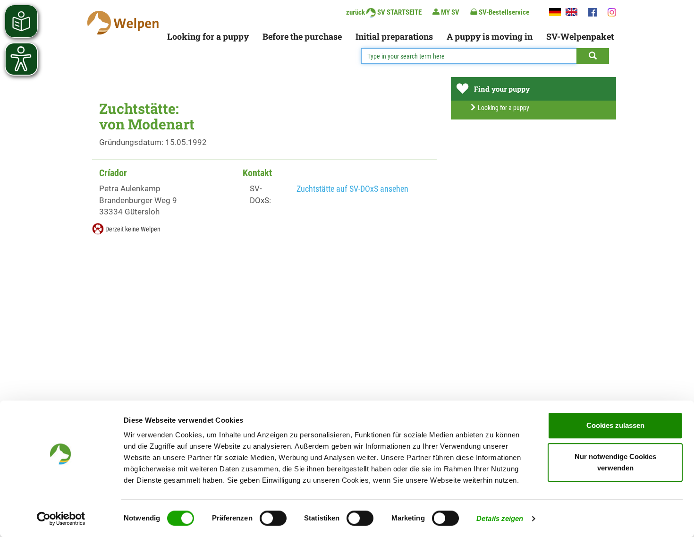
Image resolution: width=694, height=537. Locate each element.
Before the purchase (302, 36)
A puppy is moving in (490, 36)
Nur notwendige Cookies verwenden (615, 462)
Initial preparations (394, 36)
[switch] (273, 518)
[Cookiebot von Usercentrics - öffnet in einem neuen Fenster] (61, 518)
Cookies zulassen (615, 425)
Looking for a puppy (208, 36)
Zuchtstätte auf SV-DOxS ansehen (352, 189)
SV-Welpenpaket (580, 36)
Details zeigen (499, 518)
